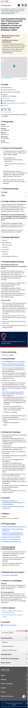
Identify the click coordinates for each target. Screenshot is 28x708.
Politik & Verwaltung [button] (6, 683)
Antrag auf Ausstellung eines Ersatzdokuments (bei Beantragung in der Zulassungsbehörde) (13, 502)
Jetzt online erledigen (8, 355)
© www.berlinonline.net (7, 77)
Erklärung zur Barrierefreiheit (9, 650)
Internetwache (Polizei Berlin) (10, 575)
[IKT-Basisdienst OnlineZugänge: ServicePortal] (7, 632)
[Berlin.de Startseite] (4, 1)
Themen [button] (3, 692)
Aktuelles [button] (3, 688)
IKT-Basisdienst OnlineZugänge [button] (10, 658)
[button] (14, 66)
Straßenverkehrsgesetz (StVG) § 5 (11, 537)
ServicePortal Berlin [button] (6, 638)
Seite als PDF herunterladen (9, 625)
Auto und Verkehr (21, 9)
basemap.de (10, 76)
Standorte (13, 9)
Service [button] (3, 675)
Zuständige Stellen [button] (6, 654)
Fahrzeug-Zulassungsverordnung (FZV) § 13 (14, 526)
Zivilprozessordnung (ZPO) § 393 (11, 539)
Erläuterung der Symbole (6, 111)
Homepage (5, 105)
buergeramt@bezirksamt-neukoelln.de (16, 103)
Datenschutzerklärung (7, 646)
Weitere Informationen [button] (7, 696)
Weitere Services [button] (5, 662)
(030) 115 (7, 98)
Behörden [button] (3, 679)
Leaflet (2, 76)
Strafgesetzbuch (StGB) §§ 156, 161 (11, 541)
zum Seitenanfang (20, 630)
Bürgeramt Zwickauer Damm (8, 13)
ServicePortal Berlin (5, 9)
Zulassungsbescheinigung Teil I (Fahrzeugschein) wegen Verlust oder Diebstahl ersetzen (13, 11)
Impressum (5, 642)
